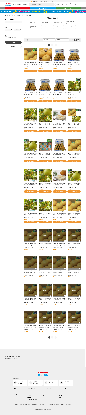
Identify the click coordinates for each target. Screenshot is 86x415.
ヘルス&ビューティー (48, 388)
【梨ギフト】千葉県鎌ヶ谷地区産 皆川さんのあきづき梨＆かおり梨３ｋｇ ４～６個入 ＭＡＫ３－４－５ (45, 124)
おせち (44, 397)
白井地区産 (32, 22)
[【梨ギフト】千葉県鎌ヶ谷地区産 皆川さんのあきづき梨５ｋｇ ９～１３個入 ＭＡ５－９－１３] (30, 175)
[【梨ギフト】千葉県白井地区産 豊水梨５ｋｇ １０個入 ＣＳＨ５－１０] (59, 145)
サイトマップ (69, 404)
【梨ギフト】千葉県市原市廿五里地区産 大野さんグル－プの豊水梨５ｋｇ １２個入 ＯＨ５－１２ (30, 299)
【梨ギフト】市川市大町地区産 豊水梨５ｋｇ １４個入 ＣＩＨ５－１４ (74, 299)
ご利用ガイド (34, 404)
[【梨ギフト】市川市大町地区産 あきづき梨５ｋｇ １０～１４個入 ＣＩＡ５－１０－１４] (74, 85)
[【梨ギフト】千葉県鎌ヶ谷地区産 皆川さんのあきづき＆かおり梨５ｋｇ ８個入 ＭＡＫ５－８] (45, 175)
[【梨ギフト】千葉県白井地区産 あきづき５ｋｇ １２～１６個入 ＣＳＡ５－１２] (30, 115)
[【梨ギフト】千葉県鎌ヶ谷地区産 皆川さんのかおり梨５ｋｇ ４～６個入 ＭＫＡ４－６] (74, 175)
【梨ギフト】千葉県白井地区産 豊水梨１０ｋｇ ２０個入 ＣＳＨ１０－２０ (30, 93)
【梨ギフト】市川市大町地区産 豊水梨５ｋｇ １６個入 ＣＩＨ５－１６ (59, 299)
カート (75, 5)
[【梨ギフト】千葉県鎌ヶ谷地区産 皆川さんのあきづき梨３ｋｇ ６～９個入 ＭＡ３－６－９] (30, 205)
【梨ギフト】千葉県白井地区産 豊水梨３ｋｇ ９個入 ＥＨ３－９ (30, 244)
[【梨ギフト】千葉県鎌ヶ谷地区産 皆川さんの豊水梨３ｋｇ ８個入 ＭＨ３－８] (74, 205)
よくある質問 (41, 404)
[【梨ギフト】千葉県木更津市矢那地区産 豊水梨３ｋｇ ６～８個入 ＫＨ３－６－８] (74, 145)
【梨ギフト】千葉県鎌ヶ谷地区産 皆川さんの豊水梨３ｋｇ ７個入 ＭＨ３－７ (59, 214)
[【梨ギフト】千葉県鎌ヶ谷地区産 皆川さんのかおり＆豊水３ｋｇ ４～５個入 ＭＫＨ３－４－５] (74, 115)
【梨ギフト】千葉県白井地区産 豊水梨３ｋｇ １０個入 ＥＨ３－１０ (45, 244)
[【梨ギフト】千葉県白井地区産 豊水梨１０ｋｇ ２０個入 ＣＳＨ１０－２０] (30, 85)
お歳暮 (29, 397)
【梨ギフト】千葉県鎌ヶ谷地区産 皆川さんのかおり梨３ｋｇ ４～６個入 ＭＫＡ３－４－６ (30, 154)
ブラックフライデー (32, 399)
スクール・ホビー (68, 8)
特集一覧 (25, 4)
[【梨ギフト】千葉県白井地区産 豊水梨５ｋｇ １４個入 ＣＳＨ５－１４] (74, 54)
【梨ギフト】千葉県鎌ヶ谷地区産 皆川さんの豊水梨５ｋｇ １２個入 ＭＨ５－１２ (30, 63)
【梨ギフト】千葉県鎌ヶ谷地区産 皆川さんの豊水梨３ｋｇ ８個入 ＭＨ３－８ (74, 214)
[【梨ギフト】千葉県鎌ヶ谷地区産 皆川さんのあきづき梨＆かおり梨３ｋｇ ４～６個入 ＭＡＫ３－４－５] (45, 115)
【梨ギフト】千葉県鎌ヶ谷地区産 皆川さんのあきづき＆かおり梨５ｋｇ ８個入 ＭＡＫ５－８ (45, 184)
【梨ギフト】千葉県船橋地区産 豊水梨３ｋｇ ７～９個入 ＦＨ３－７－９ (59, 184)
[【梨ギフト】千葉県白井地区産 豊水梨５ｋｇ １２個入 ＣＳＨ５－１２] (59, 54)
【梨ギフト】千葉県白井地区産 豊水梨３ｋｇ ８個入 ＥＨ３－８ (45, 271)
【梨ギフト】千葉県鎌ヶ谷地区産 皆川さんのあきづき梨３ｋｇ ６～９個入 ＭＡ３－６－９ (30, 214)
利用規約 (62, 404)
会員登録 (62, 5)
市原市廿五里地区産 (70, 22)
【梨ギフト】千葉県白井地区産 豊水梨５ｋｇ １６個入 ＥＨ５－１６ (59, 244)
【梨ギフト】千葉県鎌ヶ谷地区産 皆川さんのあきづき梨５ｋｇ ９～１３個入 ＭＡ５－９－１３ (30, 184)
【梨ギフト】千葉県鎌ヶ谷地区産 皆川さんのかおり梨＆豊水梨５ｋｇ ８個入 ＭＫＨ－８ (45, 154)
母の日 (29, 395)
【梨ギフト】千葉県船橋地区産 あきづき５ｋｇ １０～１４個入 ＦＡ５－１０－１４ (45, 63)
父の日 (44, 395)
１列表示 (78, 39)
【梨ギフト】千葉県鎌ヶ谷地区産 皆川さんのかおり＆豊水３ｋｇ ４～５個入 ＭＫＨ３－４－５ (74, 124)
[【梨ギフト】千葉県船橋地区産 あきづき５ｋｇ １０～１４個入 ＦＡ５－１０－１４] (45, 54)
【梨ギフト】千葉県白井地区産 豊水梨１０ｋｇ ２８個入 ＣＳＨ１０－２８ (59, 93)
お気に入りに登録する (36, 60)
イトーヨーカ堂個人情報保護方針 (52, 404)
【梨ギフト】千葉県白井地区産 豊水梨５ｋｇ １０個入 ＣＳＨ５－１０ (59, 154)
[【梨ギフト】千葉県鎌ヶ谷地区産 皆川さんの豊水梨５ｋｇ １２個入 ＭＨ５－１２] (30, 54)
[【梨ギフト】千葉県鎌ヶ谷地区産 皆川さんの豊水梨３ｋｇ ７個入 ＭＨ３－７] (59, 205)
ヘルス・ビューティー (43, 8)
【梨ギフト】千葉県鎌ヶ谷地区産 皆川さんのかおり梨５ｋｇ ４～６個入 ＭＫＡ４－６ (74, 184)
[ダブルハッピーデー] (43, 11)
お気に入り (70, 5)
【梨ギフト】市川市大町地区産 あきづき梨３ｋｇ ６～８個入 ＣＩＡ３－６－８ (45, 214)
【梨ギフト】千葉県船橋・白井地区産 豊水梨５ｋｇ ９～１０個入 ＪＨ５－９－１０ (59, 271)
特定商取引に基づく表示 (25, 404)
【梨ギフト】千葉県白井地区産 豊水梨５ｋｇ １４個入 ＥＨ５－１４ (74, 244)
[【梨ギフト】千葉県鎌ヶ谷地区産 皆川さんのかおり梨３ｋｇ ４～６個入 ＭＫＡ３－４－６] (30, 145)
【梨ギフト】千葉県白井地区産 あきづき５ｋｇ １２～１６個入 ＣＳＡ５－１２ (30, 124)
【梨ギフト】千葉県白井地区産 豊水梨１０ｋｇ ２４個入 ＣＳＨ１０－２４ (45, 93)
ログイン (66, 5)
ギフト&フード (31, 388)
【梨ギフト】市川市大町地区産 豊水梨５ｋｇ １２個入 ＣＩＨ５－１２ (30, 326)
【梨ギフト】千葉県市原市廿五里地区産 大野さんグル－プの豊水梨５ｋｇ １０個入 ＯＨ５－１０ (74, 271)
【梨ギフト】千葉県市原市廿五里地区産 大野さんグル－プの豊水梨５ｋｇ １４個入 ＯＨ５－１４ (45, 299)
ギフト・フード (17, 8)
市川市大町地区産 (58, 22)
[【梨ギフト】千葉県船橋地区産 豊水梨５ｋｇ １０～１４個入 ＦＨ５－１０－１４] (59, 115)
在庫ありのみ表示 (12, 37)
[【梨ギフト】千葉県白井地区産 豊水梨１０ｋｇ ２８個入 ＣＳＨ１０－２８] (59, 85)
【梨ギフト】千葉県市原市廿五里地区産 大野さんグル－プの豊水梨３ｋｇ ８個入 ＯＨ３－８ (59, 326)
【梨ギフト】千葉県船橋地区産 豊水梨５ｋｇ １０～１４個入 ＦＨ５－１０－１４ (59, 124)
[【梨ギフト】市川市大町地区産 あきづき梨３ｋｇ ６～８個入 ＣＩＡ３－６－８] (45, 205)
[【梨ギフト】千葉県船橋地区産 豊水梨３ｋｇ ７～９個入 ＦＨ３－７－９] (59, 175)
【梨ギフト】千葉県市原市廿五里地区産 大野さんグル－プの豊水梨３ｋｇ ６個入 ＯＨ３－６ (45, 326)
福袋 (60, 397)
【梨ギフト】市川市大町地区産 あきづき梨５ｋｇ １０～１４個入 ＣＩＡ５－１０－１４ (74, 93)
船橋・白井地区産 (46, 22)
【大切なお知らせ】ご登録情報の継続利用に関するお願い (43, 1)
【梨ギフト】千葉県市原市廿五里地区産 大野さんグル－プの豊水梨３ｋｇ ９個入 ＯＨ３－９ (74, 326)
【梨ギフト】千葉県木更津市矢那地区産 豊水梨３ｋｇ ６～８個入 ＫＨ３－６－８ (74, 154)
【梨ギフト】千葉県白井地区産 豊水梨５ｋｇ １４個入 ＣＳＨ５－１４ (74, 63)
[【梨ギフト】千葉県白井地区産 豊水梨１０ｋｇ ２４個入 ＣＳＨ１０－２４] (45, 85)
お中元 (60, 395)
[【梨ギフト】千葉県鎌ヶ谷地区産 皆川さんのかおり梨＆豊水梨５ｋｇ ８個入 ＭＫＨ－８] (45, 145)
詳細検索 (57, 4)
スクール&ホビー (63, 388)
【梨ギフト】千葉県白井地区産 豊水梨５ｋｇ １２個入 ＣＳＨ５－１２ (59, 63)
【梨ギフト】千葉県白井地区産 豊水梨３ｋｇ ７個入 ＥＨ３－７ (30, 271)
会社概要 (16, 404)
